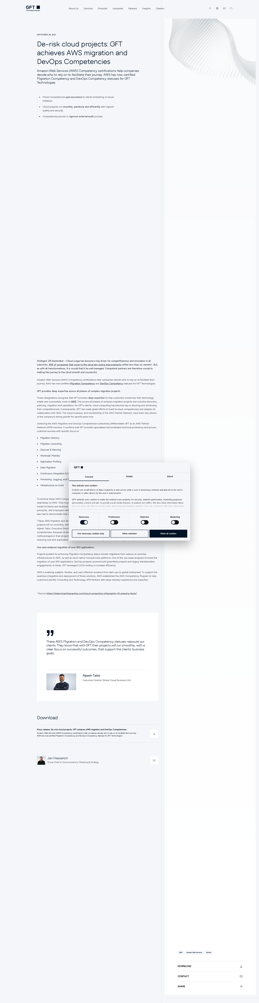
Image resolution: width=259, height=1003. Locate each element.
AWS (73, 401)
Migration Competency (82, 383)
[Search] (210, 8)
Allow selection (129, 533)
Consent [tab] (89, 477)
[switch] (114, 522)
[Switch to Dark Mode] (231, 8)
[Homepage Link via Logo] (33, 8)
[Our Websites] (217, 8)
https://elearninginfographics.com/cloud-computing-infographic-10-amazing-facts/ (91, 593)
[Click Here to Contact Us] (224, 8)
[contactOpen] (154, 760)
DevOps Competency (111, 383)
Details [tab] (129, 476)
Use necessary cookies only (90, 533)
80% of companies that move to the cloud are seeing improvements (85, 364)
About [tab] (170, 476)
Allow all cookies (168, 533)
